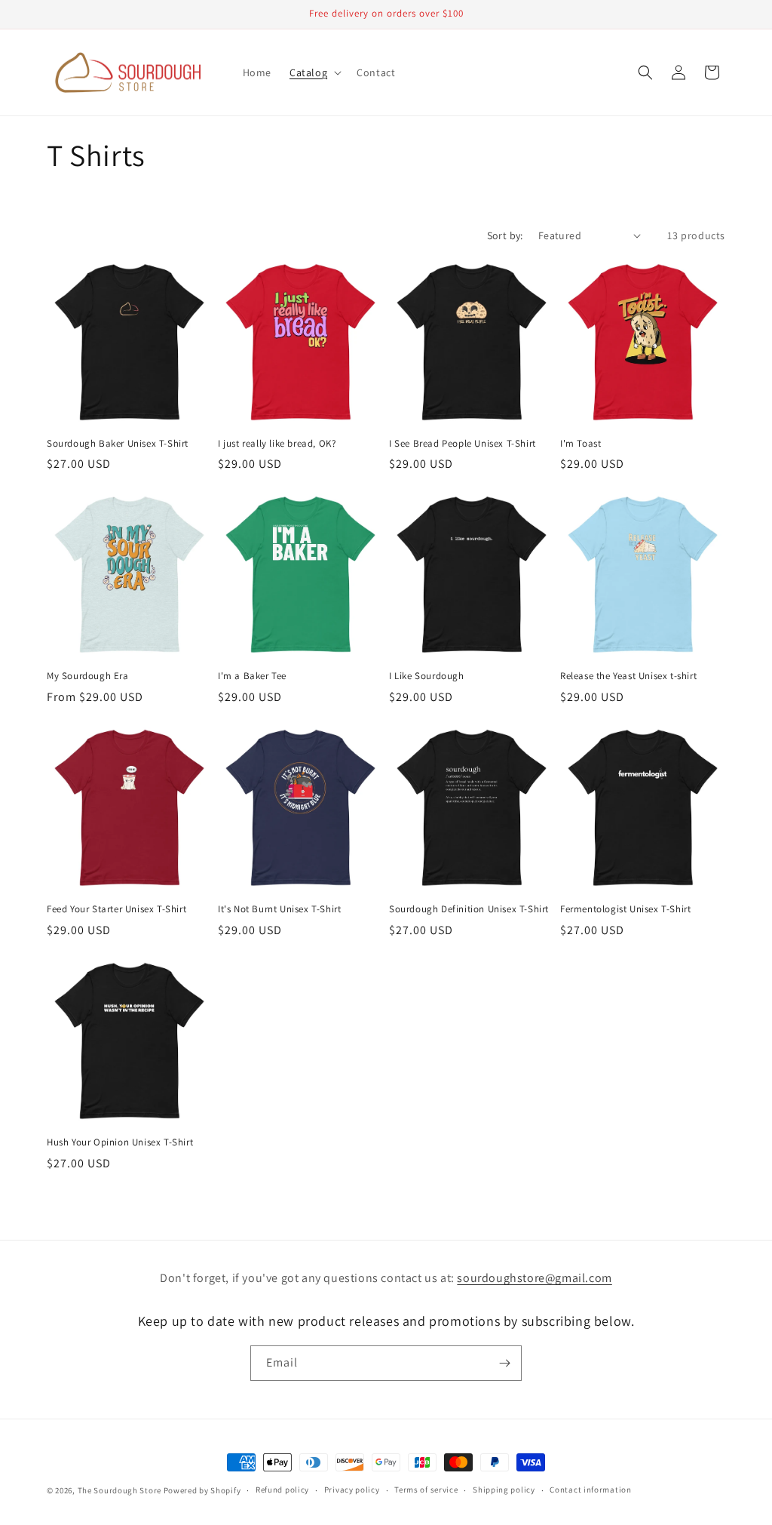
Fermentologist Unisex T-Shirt (625, 909)
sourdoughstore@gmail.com (534, 1278)
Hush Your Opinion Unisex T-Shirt (120, 1142)
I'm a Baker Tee (252, 676)
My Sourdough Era (88, 676)
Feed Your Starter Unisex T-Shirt (116, 909)
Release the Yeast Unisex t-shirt (628, 676)
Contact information (590, 1489)
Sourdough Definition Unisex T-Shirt (469, 909)
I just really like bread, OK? (276, 444)
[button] (314, 72)
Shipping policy (504, 1489)
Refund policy (282, 1489)
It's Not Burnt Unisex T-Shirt (279, 909)
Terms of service (426, 1489)
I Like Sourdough (426, 676)
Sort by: (505, 235)
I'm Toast (580, 444)
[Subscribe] (504, 1363)
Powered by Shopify (202, 1490)
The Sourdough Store (119, 1490)
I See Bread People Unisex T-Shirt (462, 444)
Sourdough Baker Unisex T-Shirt (117, 444)
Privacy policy (352, 1489)
